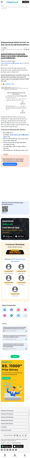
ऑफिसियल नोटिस (10, 84)
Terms (8, 443)
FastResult (4, 47)
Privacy (3, 443)
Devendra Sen (21, 284)
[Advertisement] (15, 24)
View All (15, 356)
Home (2, 5)
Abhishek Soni (15, 296)
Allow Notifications (10, 164)
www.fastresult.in (6, 63)
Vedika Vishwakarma (8, 273)
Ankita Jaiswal (21, 273)
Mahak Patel (8, 284)
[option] (15, 278)
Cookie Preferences (16, 443)
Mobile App (18, 63)
